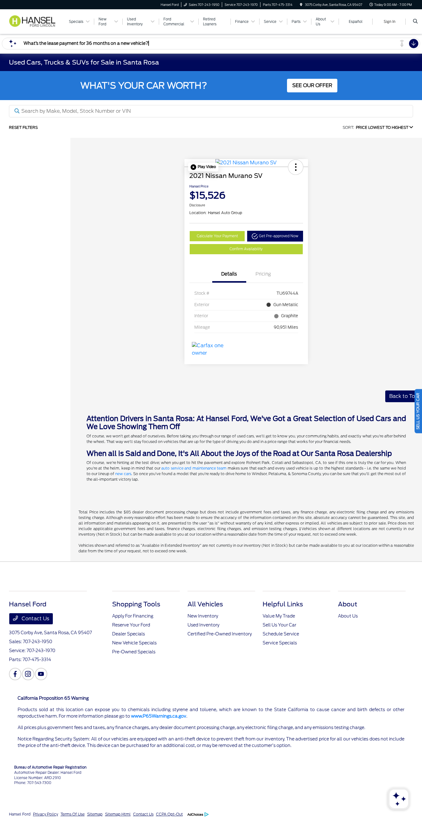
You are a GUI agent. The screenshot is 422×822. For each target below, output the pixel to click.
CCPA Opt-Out (169, 814)
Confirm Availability (246, 249)
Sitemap (95, 814)
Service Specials (280, 642)
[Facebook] (15, 674)
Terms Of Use (73, 814)
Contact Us (34, 619)
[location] (301, 4)
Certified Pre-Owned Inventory (220, 633)
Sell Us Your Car (279, 624)
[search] (415, 21)
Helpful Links (283, 604)
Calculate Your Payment (217, 236)
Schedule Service (281, 633)
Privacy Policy (45, 814)
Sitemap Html (118, 814)
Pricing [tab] (263, 274)
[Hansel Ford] (35, 21)
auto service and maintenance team (193, 468)
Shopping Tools (136, 604)
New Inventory (203, 615)
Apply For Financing (132, 615)
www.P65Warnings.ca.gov (158, 716)
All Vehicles (205, 604)
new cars (123, 473)
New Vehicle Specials (134, 642)
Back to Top (403, 396)
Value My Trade (279, 615)
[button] (203, 167)
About (347, 604)
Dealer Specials (128, 633)
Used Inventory (203, 624)
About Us (348, 615)
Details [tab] (229, 274)
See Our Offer (312, 85)
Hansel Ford (20, 814)
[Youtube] (41, 674)
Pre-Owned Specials (133, 651)
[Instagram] (28, 674)
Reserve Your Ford (131, 624)
